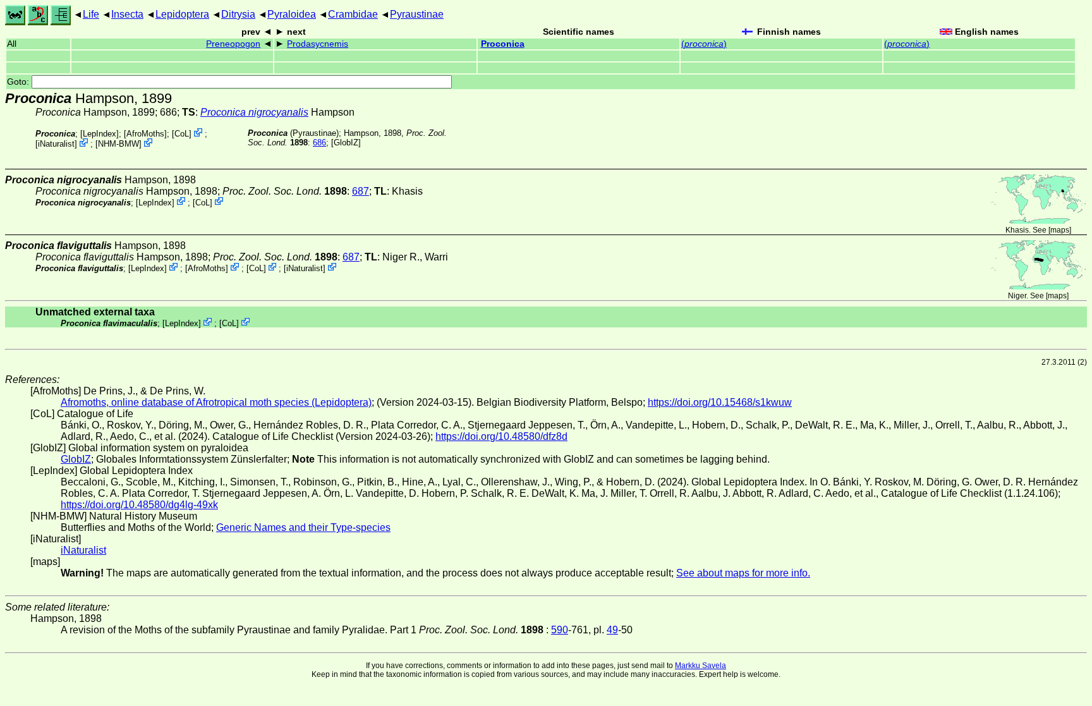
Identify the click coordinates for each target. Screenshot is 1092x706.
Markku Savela (700, 665)
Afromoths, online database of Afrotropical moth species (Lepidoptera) (216, 402)
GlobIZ (346, 142)
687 (360, 191)
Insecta (127, 14)
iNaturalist (56, 144)
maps (1059, 230)
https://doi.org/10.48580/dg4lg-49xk (139, 504)
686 (319, 142)
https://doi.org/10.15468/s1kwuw (720, 402)
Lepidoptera (182, 14)
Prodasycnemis (317, 44)
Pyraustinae (417, 14)
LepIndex (99, 133)
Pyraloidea (291, 14)
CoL (181, 133)
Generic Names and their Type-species (303, 527)
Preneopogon (233, 44)
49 (612, 629)
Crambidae (353, 14)
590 (559, 629)
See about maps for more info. (743, 573)
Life (91, 14)
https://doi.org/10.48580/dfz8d (501, 436)
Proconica (503, 44)
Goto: (19, 82)
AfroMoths (145, 133)
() (704, 44)
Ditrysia (238, 14)
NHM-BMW (118, 144)
